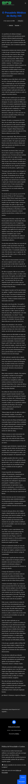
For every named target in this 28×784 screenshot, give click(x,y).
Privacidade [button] (22, 781)
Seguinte (17, 25)
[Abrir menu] (25, 3)
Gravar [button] (23, 777)
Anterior (11, 25)
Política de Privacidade (14, 726)
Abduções (20, 21)
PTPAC (17, 733)
